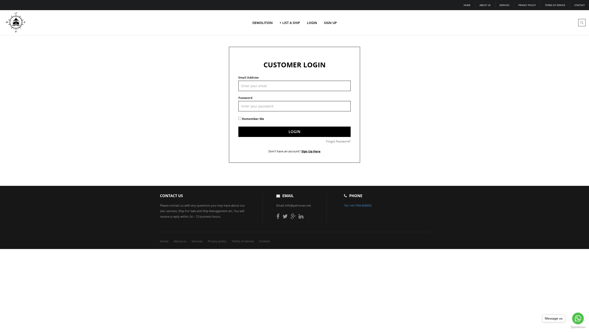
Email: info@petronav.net (293, 205)
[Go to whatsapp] (578, 318)
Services (504, 5)
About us (485, 5)
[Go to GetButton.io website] (578, 327)
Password (245, 98)
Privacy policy (527, 5)
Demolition (262, 23)
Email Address (248, 77)
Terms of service (555, 5)
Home (467, 5)
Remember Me (252, 119)
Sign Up (330, 23)
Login (312, 23)
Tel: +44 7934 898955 (358, 205)
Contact (579, 5)
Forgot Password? (338, 141)
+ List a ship (290, 23)
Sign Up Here (310, 151)
